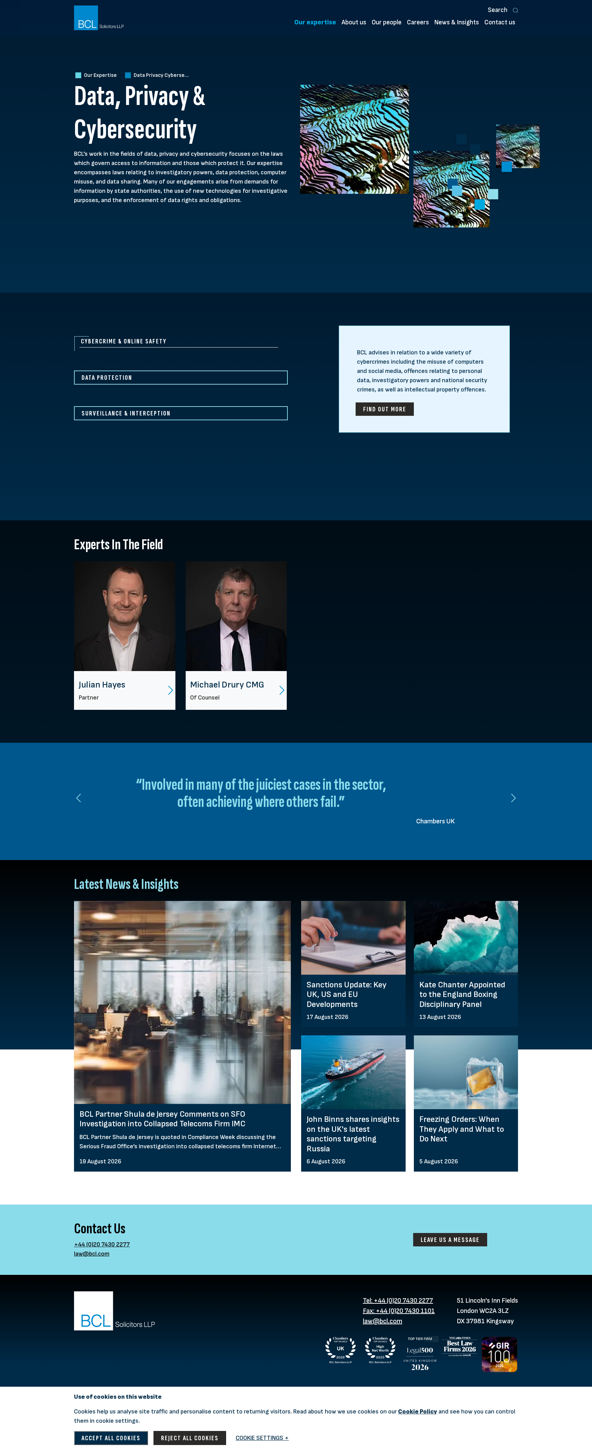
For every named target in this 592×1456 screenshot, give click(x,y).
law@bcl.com (91, 1253)
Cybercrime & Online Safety (123, 341)
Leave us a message (450, 1239)
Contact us (499, 22)
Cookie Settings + (262, 1438)
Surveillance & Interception (126, 413)
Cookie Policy (417, 1411)
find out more (384, 409)
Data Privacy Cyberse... (161, 75)
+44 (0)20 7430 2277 (102, 1244)
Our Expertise (100, 75)
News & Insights (456, 22)
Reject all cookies (190, 1438)
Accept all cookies (111, 1438)
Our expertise (315, 22)
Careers (418, 22)
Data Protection (107, 377)
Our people (387, 22)
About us (354, 22)
